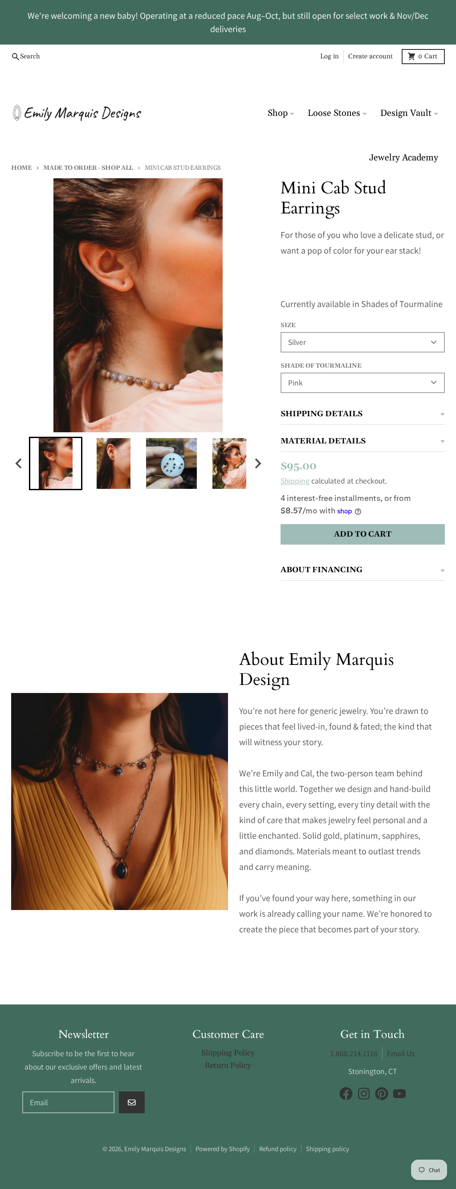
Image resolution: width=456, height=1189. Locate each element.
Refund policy (278, 1148)
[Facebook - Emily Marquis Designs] (346, 1093)
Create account (370, 56)
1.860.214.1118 (354, 1053)
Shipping (295, 481)
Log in (329, 56)
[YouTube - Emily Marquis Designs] (399, 1093)
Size (288, 325)
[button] (55, 463)
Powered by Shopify (222, 1148)
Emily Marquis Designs (155, 1148)
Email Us (401, 1053)
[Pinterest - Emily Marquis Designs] (381, 1093)
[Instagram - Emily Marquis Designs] (363, 1093)
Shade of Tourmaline (321, 366)
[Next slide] (257, 463)
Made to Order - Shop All (88, 168)
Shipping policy (327, 1148)
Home (21, 168)
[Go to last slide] (19, 463)
